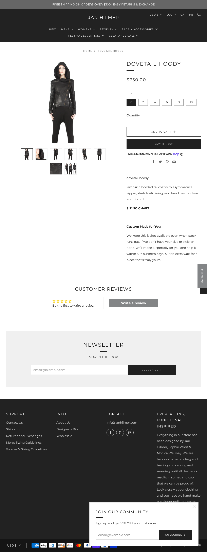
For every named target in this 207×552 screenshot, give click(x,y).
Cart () (187, 14)
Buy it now (164, 143)
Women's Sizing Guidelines (26, 449)
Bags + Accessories (138, 29)
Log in (172, 14)
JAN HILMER (103, 17)
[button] (75, 514)
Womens (85, 29)
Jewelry (106, 29)
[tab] (27, 154)
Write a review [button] (133, 303)
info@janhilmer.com (122, 422)
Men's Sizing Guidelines (23, 442)
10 (191, 102)
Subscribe (150, 369)
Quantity (133, 115)
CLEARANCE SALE (122, 35)
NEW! (53, 29)
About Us (63, 422)
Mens (65, 29)
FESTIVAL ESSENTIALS (84, 35)
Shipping (13, 429)
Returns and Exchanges (24, 436)
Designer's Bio (67, 429)
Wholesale (64, 436)
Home (87, 51)
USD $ (154, 14)
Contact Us (14, 422)
